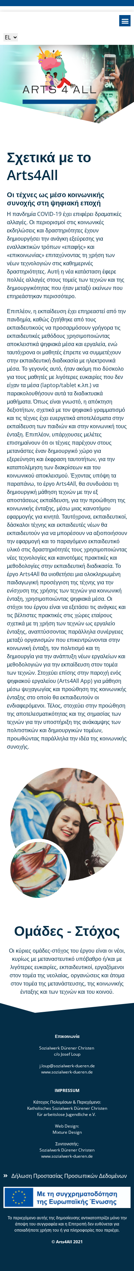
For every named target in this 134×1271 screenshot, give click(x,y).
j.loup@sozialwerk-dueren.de (67, 1066)
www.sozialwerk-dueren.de (67, 1072)
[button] (125, 20)
